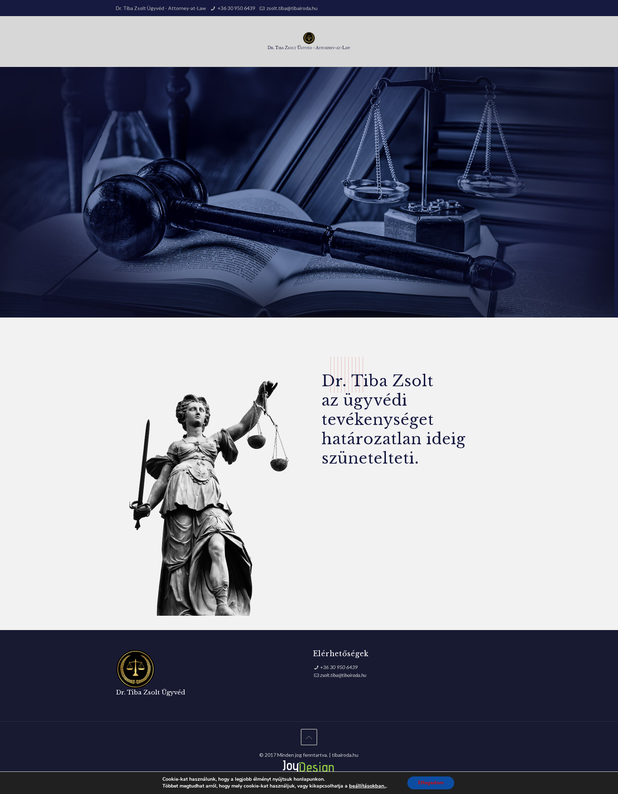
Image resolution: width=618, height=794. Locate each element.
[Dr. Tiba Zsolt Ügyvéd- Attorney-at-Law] (309, 41)
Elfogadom (430, 782)
